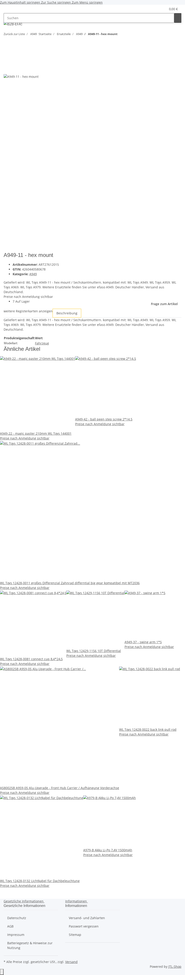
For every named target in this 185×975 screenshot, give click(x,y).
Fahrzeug (42, 343)
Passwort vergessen (84, 926)
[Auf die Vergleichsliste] (7, 69)
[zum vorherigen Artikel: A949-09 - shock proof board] (121, 35)
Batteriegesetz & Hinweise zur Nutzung (30, 945)
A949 (33, 274)
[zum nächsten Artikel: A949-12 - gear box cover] (129, 35)
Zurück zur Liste (14, 34)
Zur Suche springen (56, 2)
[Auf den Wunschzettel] (15, 69)
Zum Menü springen (87, 2)
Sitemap (75, 934)
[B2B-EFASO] (13, 23)
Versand (71, 962)
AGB (10, 926)
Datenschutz (16, 918)
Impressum (15, 934)
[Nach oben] (2, 972)
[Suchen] (177, 18)
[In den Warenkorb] (7, 51)
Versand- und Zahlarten (87, 918)
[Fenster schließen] (7, 59)
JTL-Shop (174, 966)
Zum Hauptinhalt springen (20, 2)
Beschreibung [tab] (66, 313)
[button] (153, 9)
